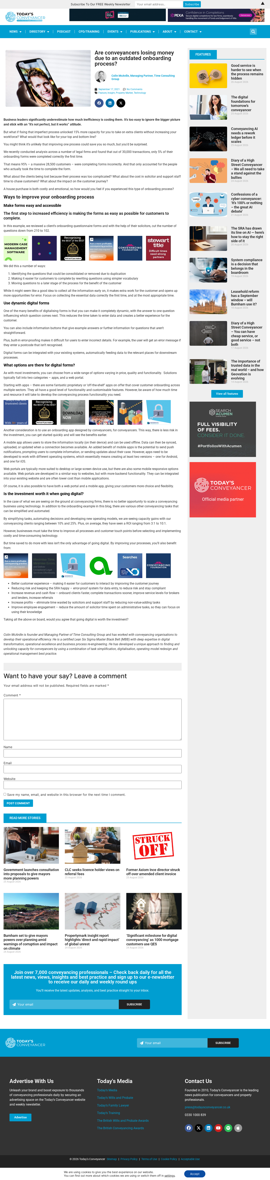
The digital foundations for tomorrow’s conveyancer (243, 103)
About (167, 31)
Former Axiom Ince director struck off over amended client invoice (153, 872)
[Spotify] (228, 1128)
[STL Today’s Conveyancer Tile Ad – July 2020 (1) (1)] (158, 259)
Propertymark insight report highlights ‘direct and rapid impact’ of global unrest (92, 939)
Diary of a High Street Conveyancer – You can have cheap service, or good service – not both (246, 334)
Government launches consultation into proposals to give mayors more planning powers (31, 874)
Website (9, 778)
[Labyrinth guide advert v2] (16, 424)
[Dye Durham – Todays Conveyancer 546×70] (117, 20)
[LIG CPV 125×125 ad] (130, 424)
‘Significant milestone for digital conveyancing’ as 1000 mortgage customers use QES (152, 939)
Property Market (124, 92)
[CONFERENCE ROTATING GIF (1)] (101, 424)
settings (169, 1175)
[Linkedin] (208, 1128)
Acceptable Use (190, 1159)
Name (8, 747)
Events (113, 31)
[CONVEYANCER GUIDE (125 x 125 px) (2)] (72, 259)
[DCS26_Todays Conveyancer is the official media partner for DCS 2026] (223, 516)
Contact (191, 31)
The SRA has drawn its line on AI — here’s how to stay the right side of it (247, 234)
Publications (140, 31)
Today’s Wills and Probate (115, 1098)
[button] (99, 103)
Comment (12, 695)
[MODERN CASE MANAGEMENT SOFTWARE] (16, 259)
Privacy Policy (129, 1159)
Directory (37, 31)
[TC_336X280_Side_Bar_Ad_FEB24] (223, 456)
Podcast (64, 31)
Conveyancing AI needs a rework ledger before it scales (244, 135)
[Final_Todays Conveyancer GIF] (158, 424)
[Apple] (238, 1128)
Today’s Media (107, 1090)
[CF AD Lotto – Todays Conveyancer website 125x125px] (130, 259)
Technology (140, 92)
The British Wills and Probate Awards (123, 1121)
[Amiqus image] (101, 577)
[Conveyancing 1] (101, 259)
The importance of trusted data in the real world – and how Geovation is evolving (247, 369)
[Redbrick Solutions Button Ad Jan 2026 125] (44, 577)
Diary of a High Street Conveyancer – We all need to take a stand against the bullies (247, 168)
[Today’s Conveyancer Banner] (130, 577)
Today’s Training (108, 1113)
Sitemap (112, 1159)
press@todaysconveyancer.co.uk (207, 1107)
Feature (102, 92)
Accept (194, 1173)
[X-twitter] (199, 1128)
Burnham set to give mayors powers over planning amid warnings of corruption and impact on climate (31, 941)
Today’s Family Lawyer (113, 1105)
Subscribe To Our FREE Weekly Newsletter (100, 4)
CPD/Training (89, 31)
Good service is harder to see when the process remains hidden (247, 71)
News (13, 31)
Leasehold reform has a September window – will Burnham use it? (245, 297)
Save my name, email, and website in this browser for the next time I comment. (66, 794)
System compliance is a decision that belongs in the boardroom (246, 266)
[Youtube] (218, 1128)
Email (8, 763)
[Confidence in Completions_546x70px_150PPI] (216, 21)
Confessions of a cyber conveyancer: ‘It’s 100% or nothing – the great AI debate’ (246, 202)
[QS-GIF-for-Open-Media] (44, 259)
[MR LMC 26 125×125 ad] (72, 424)
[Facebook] (189, 1128)
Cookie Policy (169, 1159)
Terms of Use (149, 1159)
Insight (111, 92)
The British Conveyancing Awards (120, 1128)
